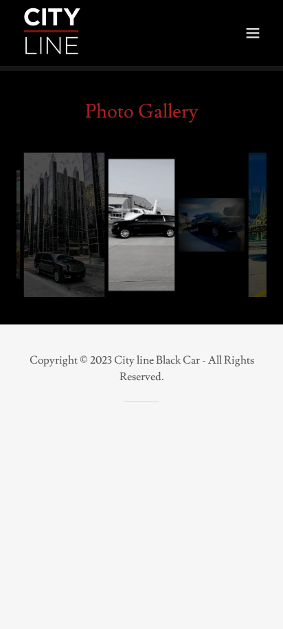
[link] (52, 32)
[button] (253, 33)
